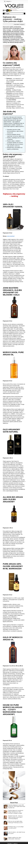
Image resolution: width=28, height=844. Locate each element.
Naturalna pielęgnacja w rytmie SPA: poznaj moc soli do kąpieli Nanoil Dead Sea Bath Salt (16, 806)
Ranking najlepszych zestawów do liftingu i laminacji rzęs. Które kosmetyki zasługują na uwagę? (15, 812)
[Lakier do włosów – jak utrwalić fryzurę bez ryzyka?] (6, 835)
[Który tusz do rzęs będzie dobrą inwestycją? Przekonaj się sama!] (6, 824)
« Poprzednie (16, 24)
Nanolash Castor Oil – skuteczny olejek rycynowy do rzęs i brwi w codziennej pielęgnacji (15, 817)
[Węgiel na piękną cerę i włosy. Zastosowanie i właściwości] (6, 840)
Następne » (22, 24)
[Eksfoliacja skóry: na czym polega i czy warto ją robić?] (6, 829)
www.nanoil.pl (10, 236)
